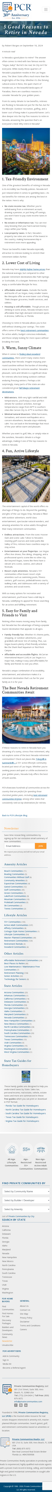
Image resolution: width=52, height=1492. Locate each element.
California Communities (15, 998)
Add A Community (11, 1356)
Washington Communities (16, 1048)
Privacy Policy (26, 1317)
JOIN (41, 846)
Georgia (5, 1241)
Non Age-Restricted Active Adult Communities (40, 1164)
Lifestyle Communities (15, 934)
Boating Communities (14, 874)
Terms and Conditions (30, 1325)
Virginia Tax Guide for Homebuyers (22, 1121)
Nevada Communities (14, 1017)
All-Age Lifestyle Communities (11, 1162)
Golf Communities (12, 889)
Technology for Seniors (15, 979)
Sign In (6, 1360)
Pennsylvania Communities (16, 1030)
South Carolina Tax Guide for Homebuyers (26, 1113)
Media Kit (7, 1364)
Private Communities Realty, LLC (28, 1439)
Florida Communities (13, 1005)
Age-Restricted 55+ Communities (26, 1158)
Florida (5, 1237)
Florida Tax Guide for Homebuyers (22, 1105)
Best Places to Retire (14, 963)
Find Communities (8, 1308)
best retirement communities (35, 330)
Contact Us (25, 1310)
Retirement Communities (16, 940)
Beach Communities (13, 870)
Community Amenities (14, 880)
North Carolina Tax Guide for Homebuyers (26, 1109)
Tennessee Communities (16, 1036)
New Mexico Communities (16, 1023)
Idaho (4, 1245)
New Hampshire (9, 1257)
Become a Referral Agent (14, 1367)
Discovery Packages (6, 1322)
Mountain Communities (15, 899)
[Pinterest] (20, 1405)
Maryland (6, 1249)
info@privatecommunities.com (28, 1401)
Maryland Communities (15, 1014)
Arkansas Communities (15, 995)
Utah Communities (13, 1042)
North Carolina (8, 1265)
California (6, 1230)
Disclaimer (24, 1321)
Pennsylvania (8, 1269)
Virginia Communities (14, 1045)
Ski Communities (12, 905)
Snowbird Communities (15, 946)
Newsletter (7, 1341)
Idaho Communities (13, 1011)
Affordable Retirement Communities (21, 960)
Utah (4, 1284)
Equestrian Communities (16, 883)
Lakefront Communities (15, 896)
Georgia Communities (14, 1008)
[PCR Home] (8, 1389)
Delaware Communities (15, 1001)
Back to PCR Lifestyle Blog (14, 815)
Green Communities (14, 892)
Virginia (5, 1288)
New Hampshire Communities (18, 1020)
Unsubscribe (7, 1345)
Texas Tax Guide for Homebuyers (22, 1117)
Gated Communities (13, 886)
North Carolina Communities (17, 1026)
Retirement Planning (14, 972)
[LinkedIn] (25, 1405)
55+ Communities (12, 921)
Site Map (24, 1313)
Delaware (6, 1234)
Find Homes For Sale (7, 1315)
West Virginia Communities (17, 1052)
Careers (23, 1329)
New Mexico (7, 1261)
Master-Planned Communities (18, 937)
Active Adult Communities (16, 925)
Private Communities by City (21, 1216)
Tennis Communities (13, 908)
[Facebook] (15, 1405)
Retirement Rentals (13, 943)
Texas (5, 1281)
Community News (7, 1336)
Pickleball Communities (15, 902)
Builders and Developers (7, 1329)
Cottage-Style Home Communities (20, 931)
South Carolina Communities (17, 1033)
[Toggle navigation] (46, 9)
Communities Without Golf (16, 877)
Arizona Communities (14, 992)
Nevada (5, 1253)
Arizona (5, 1226)
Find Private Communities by (23, 1183)
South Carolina (8, 1273)
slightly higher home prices (32, 269)
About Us (24, 1306)
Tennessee (7, 1277)
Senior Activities (11, 975)
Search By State (14, 1219)
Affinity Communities (14, 928)
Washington (7, 1292)
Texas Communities (13, 1039)
